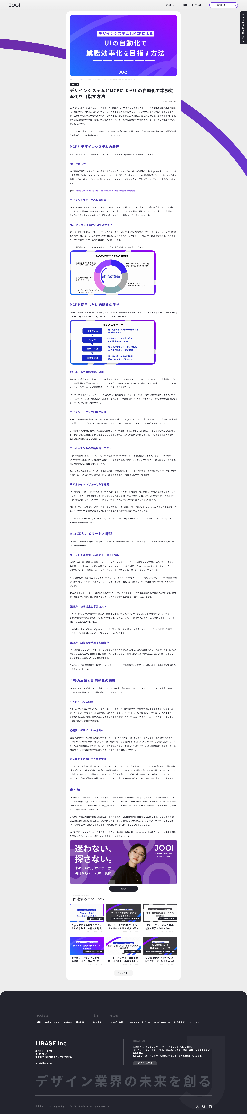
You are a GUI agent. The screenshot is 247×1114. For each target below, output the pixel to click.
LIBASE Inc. (52, 1043)
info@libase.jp (43, 1063)
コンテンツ (81, 79)
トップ (72, 79)
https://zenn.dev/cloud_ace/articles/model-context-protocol (105, 190)
